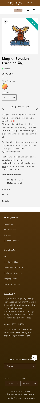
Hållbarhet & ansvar (13, 273)
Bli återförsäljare (11, 241)
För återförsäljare (12, 284)
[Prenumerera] (33, 366)
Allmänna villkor (11, 262)
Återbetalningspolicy (14, 394)
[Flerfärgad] (5, 86)
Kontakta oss (10, 229)
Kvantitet (6, 92)
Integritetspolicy (29, 398)
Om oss (7, 235)
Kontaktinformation (14, 398)
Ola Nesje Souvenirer (23, 391)
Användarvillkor (30, 394)
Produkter (8, 224)
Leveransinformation (13, 267)
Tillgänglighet (10, 278)
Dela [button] (7, 201)
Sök (5, 256)
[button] (5, 10)
